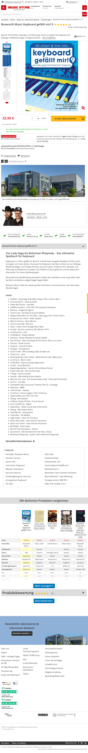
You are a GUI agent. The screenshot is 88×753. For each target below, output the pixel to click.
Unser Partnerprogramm (31, 650)
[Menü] (17, 681)
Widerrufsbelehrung (76, 749)
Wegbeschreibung (53, 672)
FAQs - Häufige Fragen (10, 656)
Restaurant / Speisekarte (28, 668)
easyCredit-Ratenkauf (10, 675)
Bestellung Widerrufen (54, 676)
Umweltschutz (51, 664)
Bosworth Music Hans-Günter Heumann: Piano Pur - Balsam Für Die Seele (80, 530)
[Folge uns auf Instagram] (82, 743)
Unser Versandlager (53, 660)
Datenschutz (66, 749)
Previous (7, 42)
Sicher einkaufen (52, 656)
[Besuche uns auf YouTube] (85, 743)
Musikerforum (42, 749)
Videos (26, 673)
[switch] (15, 683)
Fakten (4, 652)
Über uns (5, 648)
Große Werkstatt (30, 663)
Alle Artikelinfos (49, 38)
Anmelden (72, 2)
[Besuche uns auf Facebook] (78, 743)
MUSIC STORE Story (31, 655)
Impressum (57, 749)
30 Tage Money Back (10, 667)
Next (7, 103)
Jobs (25, 659)
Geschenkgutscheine (54, 668)
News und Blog (18, 743)
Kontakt (4, 743)
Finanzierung (6, 671)
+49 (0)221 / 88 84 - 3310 (36, 217)
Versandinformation (54, 648)
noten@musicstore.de (12, 2)
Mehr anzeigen (43, 585)
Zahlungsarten (51, 652)
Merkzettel (25, 156)
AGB (85, 749)
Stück (44, 118)
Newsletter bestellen (21, 633)
